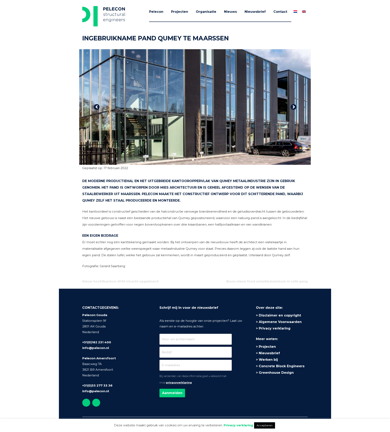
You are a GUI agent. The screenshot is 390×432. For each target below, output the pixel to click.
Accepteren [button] (265, 425)
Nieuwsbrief (255, 12)
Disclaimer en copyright (280, 315)
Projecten (179, 12)
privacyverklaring (179, 382)
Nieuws (230, 12)
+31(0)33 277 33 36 (97, 385)
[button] (96, 107)
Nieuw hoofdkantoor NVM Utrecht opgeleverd (120, 281)
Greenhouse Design (276, 373)
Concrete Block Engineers (281, 366)
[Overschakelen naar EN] (304, 11)
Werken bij (268, 360)
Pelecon (156, 12)
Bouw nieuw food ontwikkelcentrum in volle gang (267, 281)
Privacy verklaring (274, 328)
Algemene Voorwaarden (280, 322)
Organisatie (206, 12)
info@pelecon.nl (95, 348)
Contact (280, 12)
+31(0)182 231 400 (96, 342)
